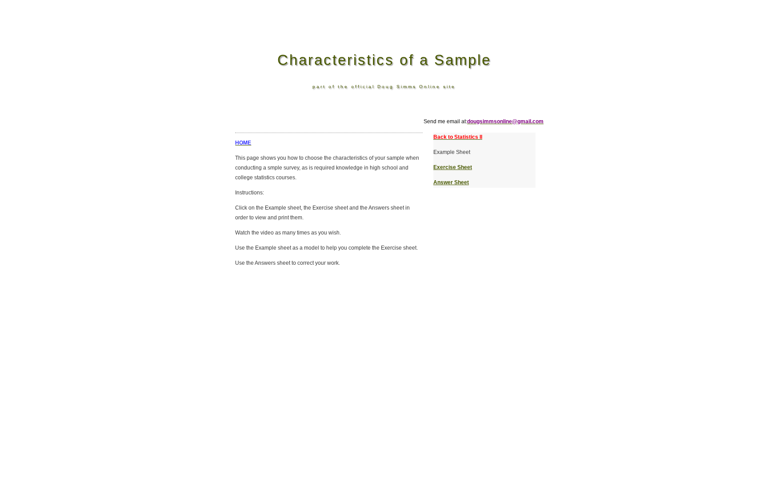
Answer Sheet (451, 182)
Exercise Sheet (452, 167)
